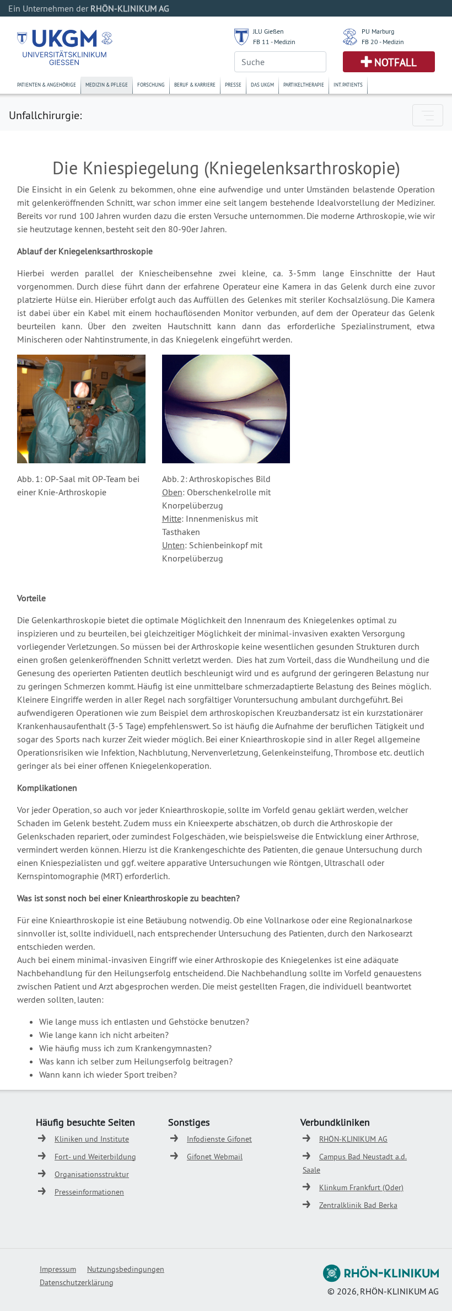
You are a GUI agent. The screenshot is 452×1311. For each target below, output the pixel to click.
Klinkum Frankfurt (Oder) (361, 1187)
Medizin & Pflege (106, 85)
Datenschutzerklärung (77, 1282)
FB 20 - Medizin (383, 42)
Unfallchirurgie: (45, 115)
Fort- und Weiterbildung (95, 1157)
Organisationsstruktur (92, 1174)
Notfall (395, 62)
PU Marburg (378, 31)
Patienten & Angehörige (46, 85)
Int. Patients (348, 85)
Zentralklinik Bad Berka (358, 1205)
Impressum (58, 1269)
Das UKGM (262, 85)
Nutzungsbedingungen (125, 1269)
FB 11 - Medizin (274, 42)
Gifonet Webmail (215, 1157)
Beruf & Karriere (195, 85)
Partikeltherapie (303, 85)
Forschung (151, 85)
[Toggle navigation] (427, 115)
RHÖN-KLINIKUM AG (353, 1139)
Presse (233, 85)
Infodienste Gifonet (219, 1139)
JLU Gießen (268, 31)
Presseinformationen (89, 1192)
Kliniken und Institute (92, 1139)
